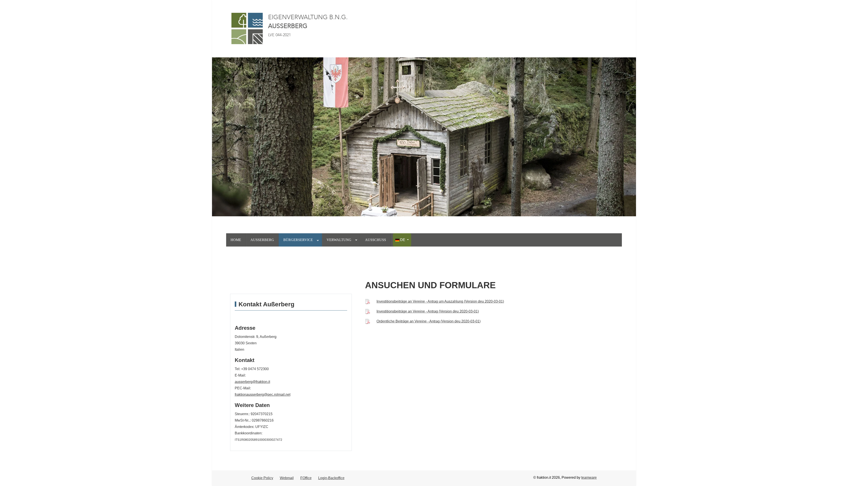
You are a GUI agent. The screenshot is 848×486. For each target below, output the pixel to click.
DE (402, 240)
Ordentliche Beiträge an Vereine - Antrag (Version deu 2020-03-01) (429, 321)
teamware (589, 477)
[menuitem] (236, 240)
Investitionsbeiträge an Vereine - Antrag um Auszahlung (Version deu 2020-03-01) (440, 301)
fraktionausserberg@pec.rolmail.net (262, 394)
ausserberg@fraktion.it (252, 382)
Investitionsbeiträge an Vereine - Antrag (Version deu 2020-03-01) (428, 311)
